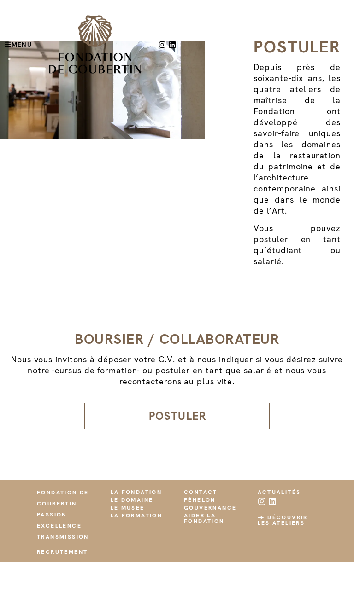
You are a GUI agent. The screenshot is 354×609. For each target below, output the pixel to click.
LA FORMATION (137, 515)
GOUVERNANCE (210, 507)
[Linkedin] (172, 44)
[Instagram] (162, 44)
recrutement (62, 552)
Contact (201, 492)
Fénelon (200, 500)
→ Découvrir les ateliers (283, 520)
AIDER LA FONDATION (204, 518)
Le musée (128, 507)
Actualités (279, 492)
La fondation (136, 492)
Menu (22, 45)
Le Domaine (132, 500)
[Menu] (8, 44)
